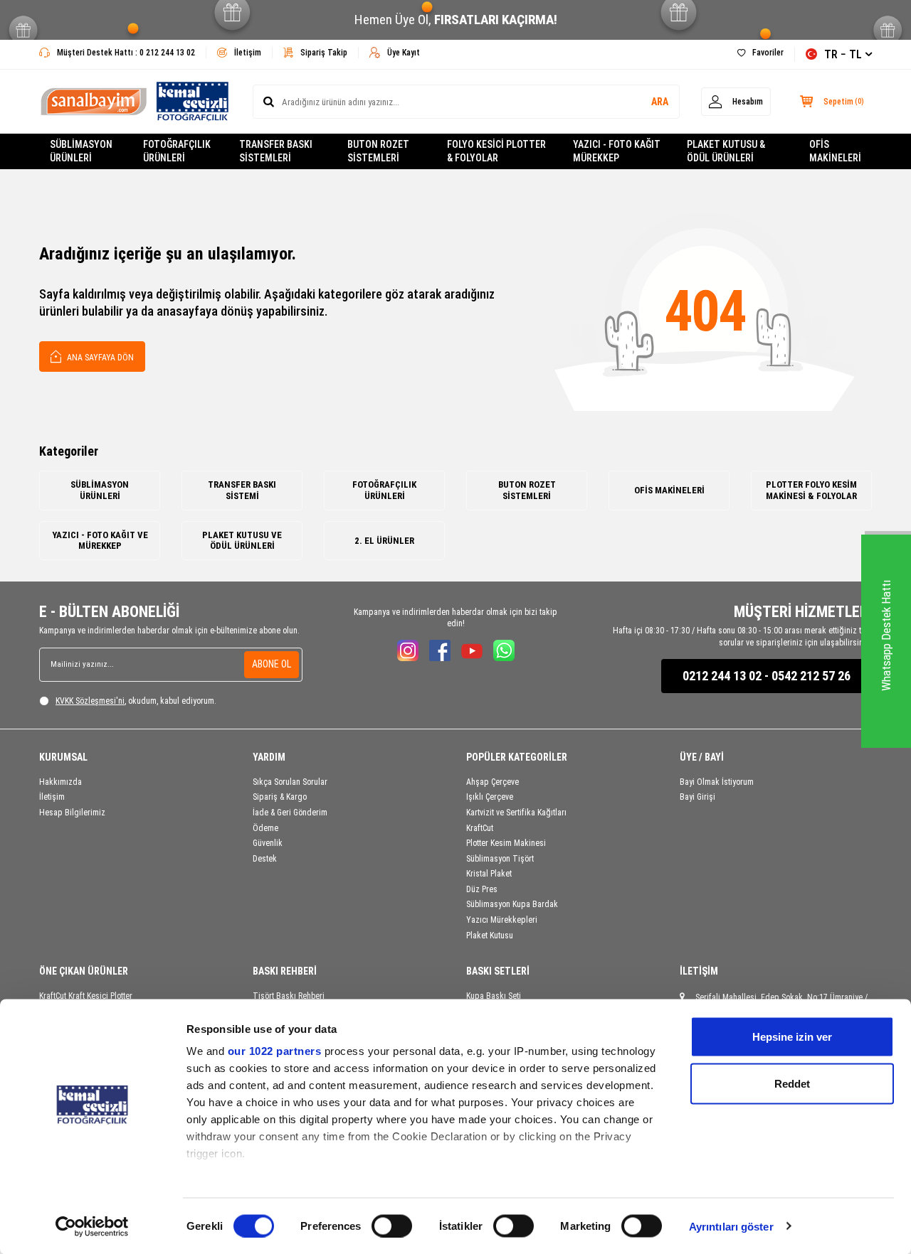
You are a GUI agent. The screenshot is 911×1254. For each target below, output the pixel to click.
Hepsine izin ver (792, 1037)
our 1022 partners (275, 1051)
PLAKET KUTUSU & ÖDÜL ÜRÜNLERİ (726, 151)
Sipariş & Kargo (280, 797)
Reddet (792, 1083)
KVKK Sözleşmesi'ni (90, 701)
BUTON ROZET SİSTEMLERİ (378, 151)
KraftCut (479, 828)
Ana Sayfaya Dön (99, 358)
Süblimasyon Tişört (500, 859)
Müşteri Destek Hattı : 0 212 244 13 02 (126, 53)
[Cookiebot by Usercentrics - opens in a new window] (92, 1226)
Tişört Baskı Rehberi (289, 996)
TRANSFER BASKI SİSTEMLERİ (275, 151)
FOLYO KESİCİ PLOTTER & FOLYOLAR (496, 151)
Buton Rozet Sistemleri (527, 490)
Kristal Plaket (489, 874)
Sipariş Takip (323, 53)
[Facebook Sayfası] (440, 650)
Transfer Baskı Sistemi (242, 490)
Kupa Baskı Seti (493, 996)
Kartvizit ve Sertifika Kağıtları (516, 813)
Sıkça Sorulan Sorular (290, 782)
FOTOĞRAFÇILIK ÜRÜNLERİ (177, 151)
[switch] (392, 1225)
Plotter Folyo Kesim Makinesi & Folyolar (811, 490)
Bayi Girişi (697, 797)
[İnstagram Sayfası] (407, 650)
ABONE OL (271, 664)
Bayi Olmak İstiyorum (717, 782)
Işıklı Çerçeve (489, 797)
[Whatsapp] (504, 650)
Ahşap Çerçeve (492, 782)
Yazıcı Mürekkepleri (501, 920)
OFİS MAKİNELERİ (835, 151)
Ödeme (265, 828)
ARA (659, 101)
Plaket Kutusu (489, 935)
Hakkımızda (60, 782)
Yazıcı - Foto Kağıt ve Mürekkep (100, 541)
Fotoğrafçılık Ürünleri (384, 490)
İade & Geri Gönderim (290, 813)
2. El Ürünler (384, 540)
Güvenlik (268, 843)
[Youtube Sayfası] (472, 650)
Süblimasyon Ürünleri (99, 490)
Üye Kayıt (403, 53)
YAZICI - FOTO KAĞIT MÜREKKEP (616, 151)
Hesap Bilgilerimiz (72, 813)
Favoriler (768, 53)
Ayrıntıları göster (731, 1226)
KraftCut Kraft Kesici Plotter (85, 996)
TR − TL (843, 54)
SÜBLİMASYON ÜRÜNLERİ (81, 151)
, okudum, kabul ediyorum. (136, 701)
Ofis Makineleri (669, 490)
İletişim (247, 53)
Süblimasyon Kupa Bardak (512, 904)
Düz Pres (481, 889)
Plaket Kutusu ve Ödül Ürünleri (242, 541)
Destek (265, 859)
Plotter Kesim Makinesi (506, 843)
